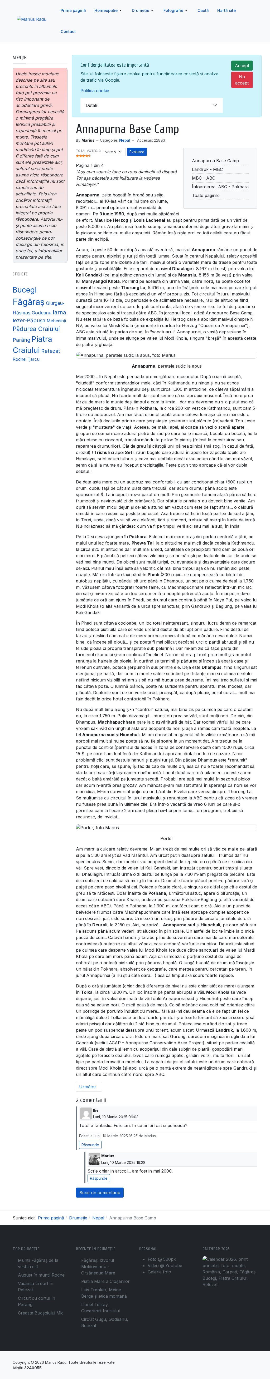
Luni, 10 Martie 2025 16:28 (123, 1162)
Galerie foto (159, 1271)
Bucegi (25, 289)
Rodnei (19, 359)
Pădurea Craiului (36, 329)
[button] (109, 10)
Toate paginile (206, 195)
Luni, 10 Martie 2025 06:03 (115, 1117)
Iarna (59, 312)
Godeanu (41, 312)
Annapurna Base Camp (215, 160)
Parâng (21, 340)
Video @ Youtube (165, 1265)
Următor (88, 1086)
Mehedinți (56, 320)
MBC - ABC (203, 178)
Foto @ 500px (162, 1259)
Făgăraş (29, 302)
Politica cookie (94, 90)
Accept (242, 65)
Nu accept (242, 80)
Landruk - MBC (207, 169)
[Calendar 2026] (229, 1271)
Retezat (50, 351)
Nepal (124, 140)
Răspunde (90, 1145)
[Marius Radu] (36, 21)
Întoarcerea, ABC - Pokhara (220, 186)
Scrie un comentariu (99, 1192)
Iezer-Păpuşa (29, 320)
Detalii (92, 105)
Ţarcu (34, 359)
